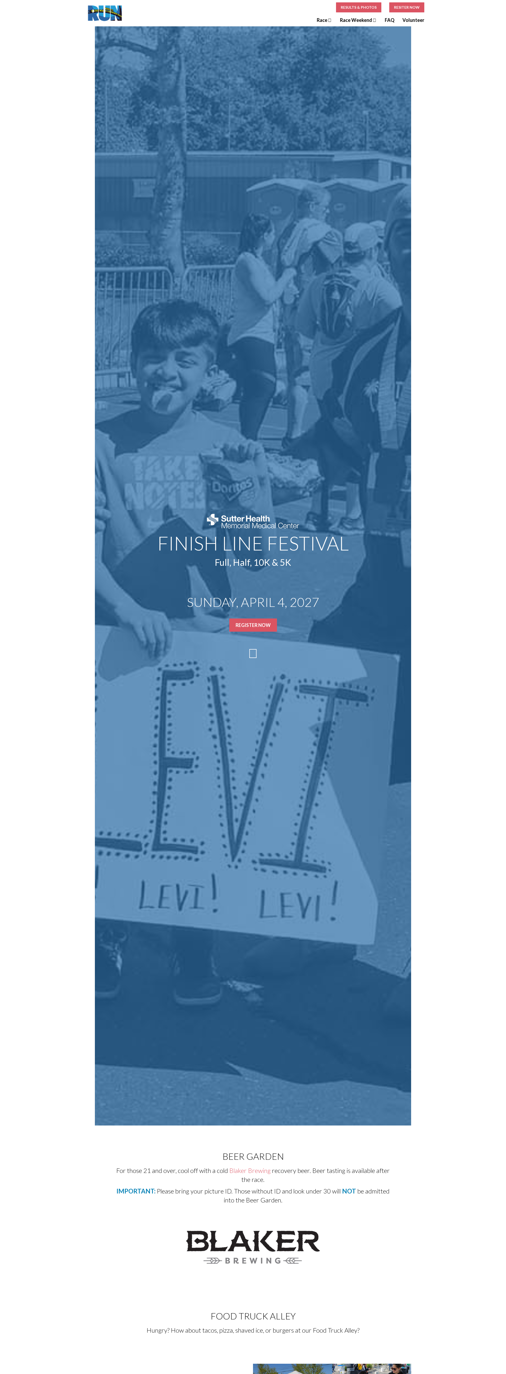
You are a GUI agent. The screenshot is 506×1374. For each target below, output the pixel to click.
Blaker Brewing (250, 1170)
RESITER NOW (407, 7)
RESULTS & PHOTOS (359, 7)
